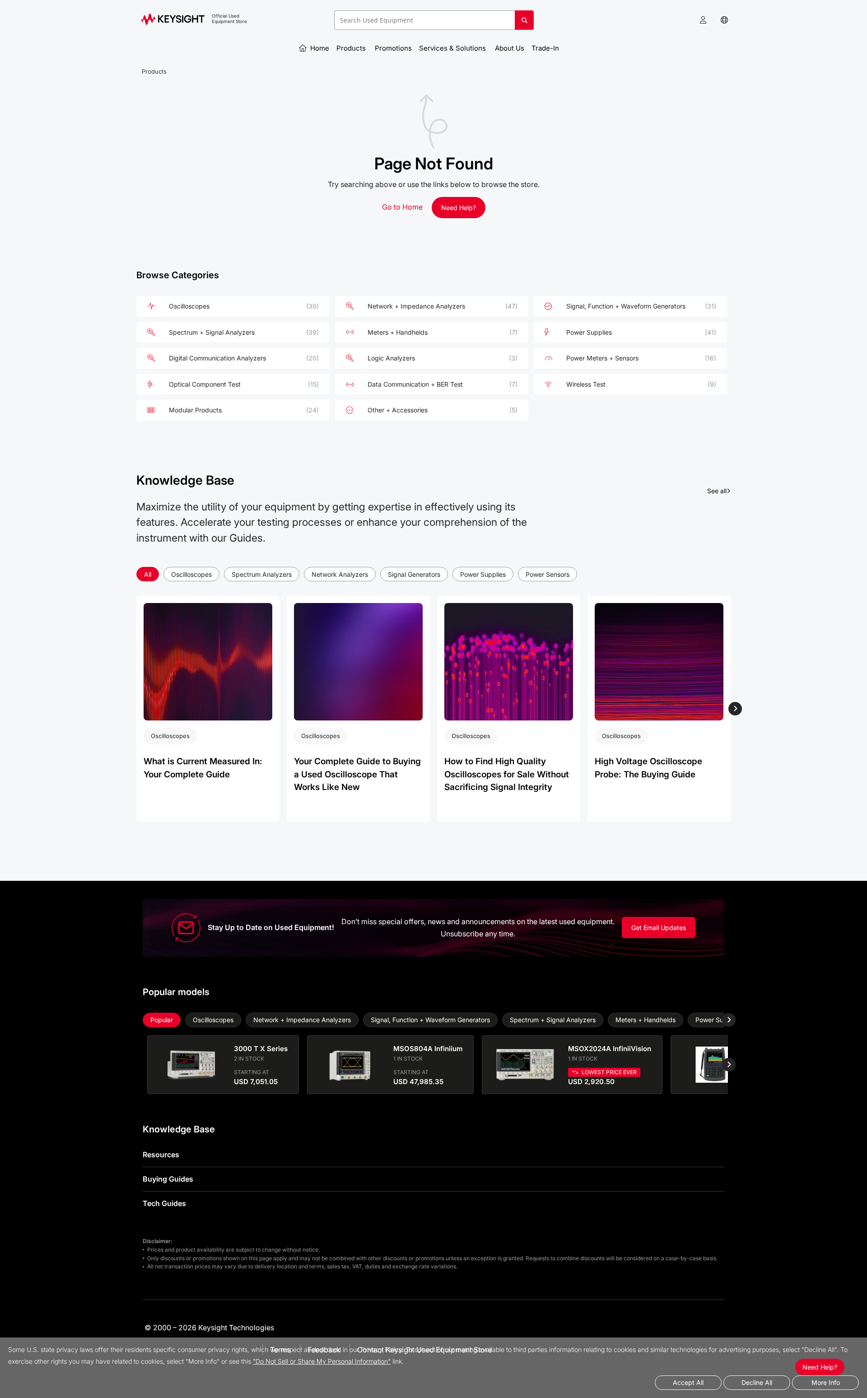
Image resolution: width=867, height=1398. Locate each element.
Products (352, 48)
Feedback (324, 1349)
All (147, 574)
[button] (703, 20)
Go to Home (402, 206)
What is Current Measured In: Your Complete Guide (203, 768)
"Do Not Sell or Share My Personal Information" (322, 1361)
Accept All (688, 1382)
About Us (509, 48)
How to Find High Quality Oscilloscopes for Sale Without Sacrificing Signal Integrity (506, 774)
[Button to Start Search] (524, 23)
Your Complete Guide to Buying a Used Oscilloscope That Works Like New (357, 774)
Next (734, 708)
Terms (280, 1349)
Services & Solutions (453, 48)
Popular (161, 1020)
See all (719, 490)
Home (318, 48)
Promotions (393, 48)
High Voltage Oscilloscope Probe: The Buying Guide (648, 768)
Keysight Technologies (236, 1327)
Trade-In (546, 48)
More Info (825, 1382)
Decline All (756, 1382)
